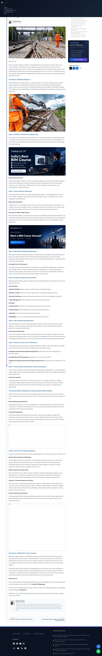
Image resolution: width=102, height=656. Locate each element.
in (73, 68)
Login (5, 13)
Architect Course (8, 8)
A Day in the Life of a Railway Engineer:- (78, 34)
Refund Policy (16, 633)
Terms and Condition (39, 633)
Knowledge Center (8, 12)
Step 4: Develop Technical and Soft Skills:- (79, 22)
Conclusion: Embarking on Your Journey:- (79, 36)
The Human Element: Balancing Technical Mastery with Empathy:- (79, 32)
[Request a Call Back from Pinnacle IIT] (98, 646)
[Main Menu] (2, 4)
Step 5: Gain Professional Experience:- (78, 23)
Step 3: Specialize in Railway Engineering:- (79, 20)
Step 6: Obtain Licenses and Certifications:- (76, 26)
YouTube (20, 593)
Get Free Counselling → (78, 59)
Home (5, 7)
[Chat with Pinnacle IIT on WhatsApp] (98, 651)
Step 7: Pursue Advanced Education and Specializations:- (78, 29)
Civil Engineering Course (10, 10)
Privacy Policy (26, 633)
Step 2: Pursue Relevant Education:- (78, 18)
